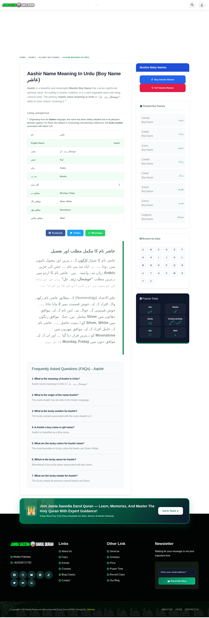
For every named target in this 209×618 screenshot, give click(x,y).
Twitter (76, 233)
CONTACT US (192, 609)
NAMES (32, 57)
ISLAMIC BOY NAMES (49, 57)
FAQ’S (179, 609)
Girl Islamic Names (164, 88)
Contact (66, 580)
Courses (66, 568)
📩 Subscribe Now (176, 581)
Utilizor (91, 609)
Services (114, 551)
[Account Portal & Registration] (201, 5)
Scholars (114, 557)
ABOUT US (167, 609)
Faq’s (65, 557)
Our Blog (114, 580)
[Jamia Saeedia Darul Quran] (18, 5)
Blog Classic (68, 574)
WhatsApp (96, 233)
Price (113, 563)
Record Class (117, 574)
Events (65, 563)
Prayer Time (116, 568)
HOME (22, 57)
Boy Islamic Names (164, 79)
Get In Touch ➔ (170, 511)
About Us (67, 551)
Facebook (57, 233)
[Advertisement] (104, 32)
